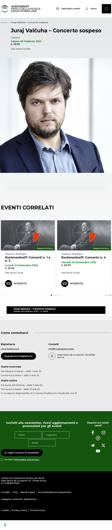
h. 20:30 (9, 268)
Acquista (20, 283)
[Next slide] (107, 295)
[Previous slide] (4, 295)
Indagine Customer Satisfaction (19, 499)
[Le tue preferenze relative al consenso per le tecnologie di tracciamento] (5, 525)
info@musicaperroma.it (61, 349)
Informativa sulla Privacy (26, 460)
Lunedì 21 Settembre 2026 (21, 265)
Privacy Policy (19, 510)
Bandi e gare (28, 492)
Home (4, 22)
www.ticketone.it (10, 349)
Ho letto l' (22, 460)
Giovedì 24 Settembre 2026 (78, 262)
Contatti (5, 492)
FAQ (15, 492)
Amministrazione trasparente (54, 492)
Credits (5, 510)
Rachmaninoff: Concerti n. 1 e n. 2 (27, 259)
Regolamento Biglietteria (18, 356)
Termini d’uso (37, 510)
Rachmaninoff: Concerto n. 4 (83, 257)
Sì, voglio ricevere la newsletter (22, 452)
